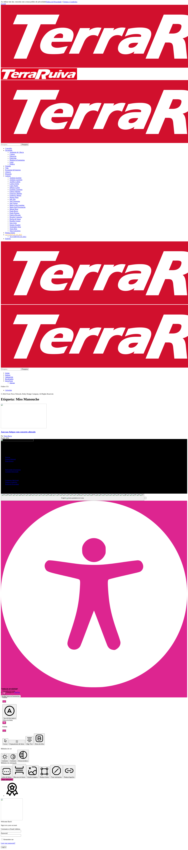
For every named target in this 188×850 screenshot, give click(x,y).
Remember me (8, 839)
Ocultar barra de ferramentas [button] (11, 696)
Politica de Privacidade (53, 2)
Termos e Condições (70, 2)
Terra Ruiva (8, 436)
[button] (3, 4)
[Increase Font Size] (4, 693)
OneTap (17, 692)
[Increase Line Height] (4, 722)
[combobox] (72, 497)
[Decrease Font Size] (4, 701)
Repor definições (7, 779)
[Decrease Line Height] (4, 730)
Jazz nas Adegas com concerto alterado (18, 432)
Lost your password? (8, 843)
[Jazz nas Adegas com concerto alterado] (24, 428)
